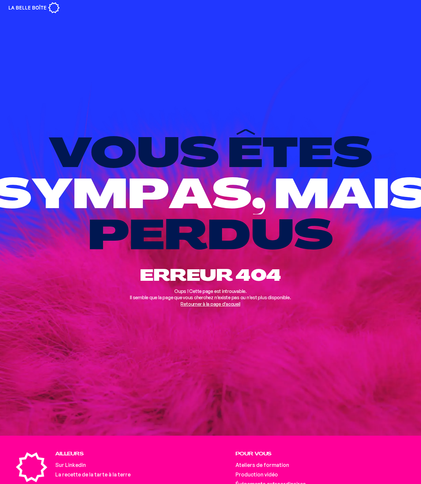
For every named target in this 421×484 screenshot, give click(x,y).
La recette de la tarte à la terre (93, 474)
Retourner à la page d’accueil (210, 304)
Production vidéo (256, 474)
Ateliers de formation (262, 465)
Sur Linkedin (70, 465)
